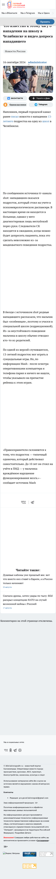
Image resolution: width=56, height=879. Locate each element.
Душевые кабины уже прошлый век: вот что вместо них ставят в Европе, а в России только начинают (28, 580)
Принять (45, 21)
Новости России (15, 51)
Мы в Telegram (28, 13)
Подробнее (19, 833)
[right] (53, 13)
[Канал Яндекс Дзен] (41, 98)
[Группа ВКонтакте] (15, 98)
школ (45, 121)
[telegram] (33, 502)
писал (15, 116)
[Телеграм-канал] (41, 104)
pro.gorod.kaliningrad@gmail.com (33, 798)
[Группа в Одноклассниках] (15, 104)
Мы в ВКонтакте (9, 13)
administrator (37, 62)
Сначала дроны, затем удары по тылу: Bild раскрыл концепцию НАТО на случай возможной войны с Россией (28, 601)
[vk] (23, 502)
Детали (28, 833)
